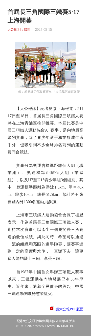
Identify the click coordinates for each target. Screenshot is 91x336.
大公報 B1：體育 (19, 29)
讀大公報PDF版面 (69, 309)
